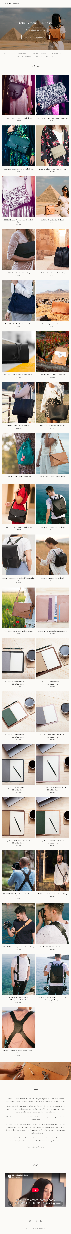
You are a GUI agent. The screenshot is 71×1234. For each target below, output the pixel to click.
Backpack (13, 53)
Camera (20, 56)
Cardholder (29, 56)
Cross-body (45, 53)
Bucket (55, 53)
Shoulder (22, 53)
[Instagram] (37, 1221)
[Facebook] (34, 1221)
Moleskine (50, 56)
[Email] (30, 1221)
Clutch (36, 53)
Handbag (63, 53)
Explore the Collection (35, 37)
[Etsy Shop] (41, 1221)
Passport (40, 56)
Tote (29, 53)
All (5, 53)
